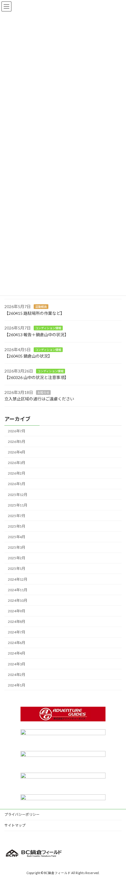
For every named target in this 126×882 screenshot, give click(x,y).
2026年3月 (16, 462)
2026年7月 (16, 431)
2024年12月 (17, 579)
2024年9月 (16, 611)
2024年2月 (16, 674)
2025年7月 (16, 516)
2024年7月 (16, 632)
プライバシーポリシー (22, 814)
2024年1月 (16, 685)
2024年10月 (17, 600)
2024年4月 (16, 653)
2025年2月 (16, 558)
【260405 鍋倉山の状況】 (28, 356)
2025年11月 (17, 505)
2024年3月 (16, 664)
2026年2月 (16, 473)
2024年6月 (16, 642)
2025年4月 (16, 537)
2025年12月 (17, 494)
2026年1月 (16, 484)
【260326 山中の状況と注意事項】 (36, 377)
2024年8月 (16, 621)
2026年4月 (16, 452)
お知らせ (43, 392)
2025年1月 (16, 568)
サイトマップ (14, 825)
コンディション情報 (48, 328)
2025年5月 (16, 526)
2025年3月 (16, 547)
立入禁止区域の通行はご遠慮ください (39, 398)
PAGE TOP (117, 849)
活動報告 (41, 306)
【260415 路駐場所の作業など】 (34, 313)
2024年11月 (17, 590)
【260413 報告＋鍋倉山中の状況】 (36, 334)
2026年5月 (16, 441)
